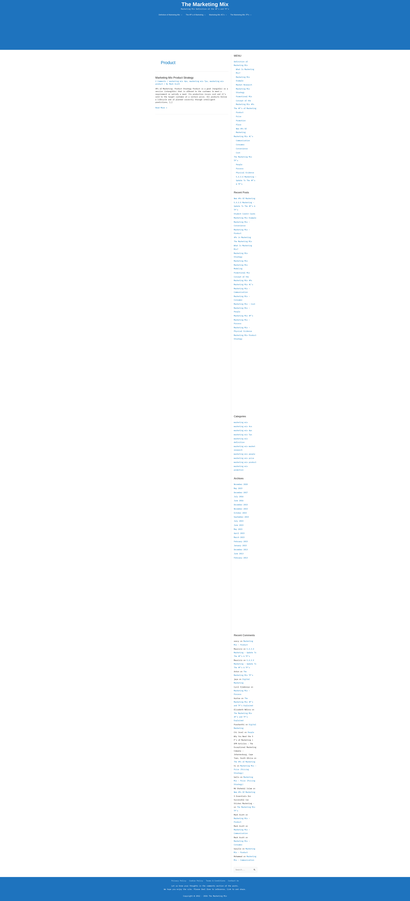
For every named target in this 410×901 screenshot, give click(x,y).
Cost (238, 153)
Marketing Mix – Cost (244, 304)
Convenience (242, 148)
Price (238, 116)
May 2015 (238, 529)
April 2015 (239, 533)
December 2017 (241, 492)
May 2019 (238, 488)
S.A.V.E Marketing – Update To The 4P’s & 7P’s (246, 180)
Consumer (240, 144)
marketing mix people (244, 454)
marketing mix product (245, 462)
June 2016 (238, 500)
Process (239, 168)
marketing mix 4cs (243, 426)
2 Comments (160, 81)
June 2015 (238, 525)
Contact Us (233, 881)
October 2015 (240, 513)
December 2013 (241, 549)
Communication (243, 140)
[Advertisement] (205, 34)
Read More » (161, 107)
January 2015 (240, 545)
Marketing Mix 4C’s (243, 136)
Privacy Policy (178, 881)
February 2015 (241, 541)
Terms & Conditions (215, 881)
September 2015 (241, 517)
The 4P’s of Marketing (245, 108)
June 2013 (238, 553)
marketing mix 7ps (199, 81)
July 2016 (238, 496)
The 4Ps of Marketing (244, 762)
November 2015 (241, 509)
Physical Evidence (245, 172)
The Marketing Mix (205, 4)
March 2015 (239, 537)
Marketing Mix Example (245, 218)
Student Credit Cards (244, 214)
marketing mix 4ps (178, 81)
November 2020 (241, 484)
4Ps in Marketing (242, 237)
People (239, 164)
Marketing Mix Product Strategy (174, 77)
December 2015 (241, 504)
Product (239, 112)
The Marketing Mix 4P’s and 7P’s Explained (243, 702)
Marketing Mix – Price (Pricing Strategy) (245, 769)
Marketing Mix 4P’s (243, 316)
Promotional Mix (244, 96)
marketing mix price (244, 458)
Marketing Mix (241, 261)
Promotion (241, 120)
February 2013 (241, 558)
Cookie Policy (196, 881)
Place (238, 124)
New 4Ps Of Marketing (244, 198)
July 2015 (238, 521)
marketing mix (241, 422)
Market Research (244, 85)
